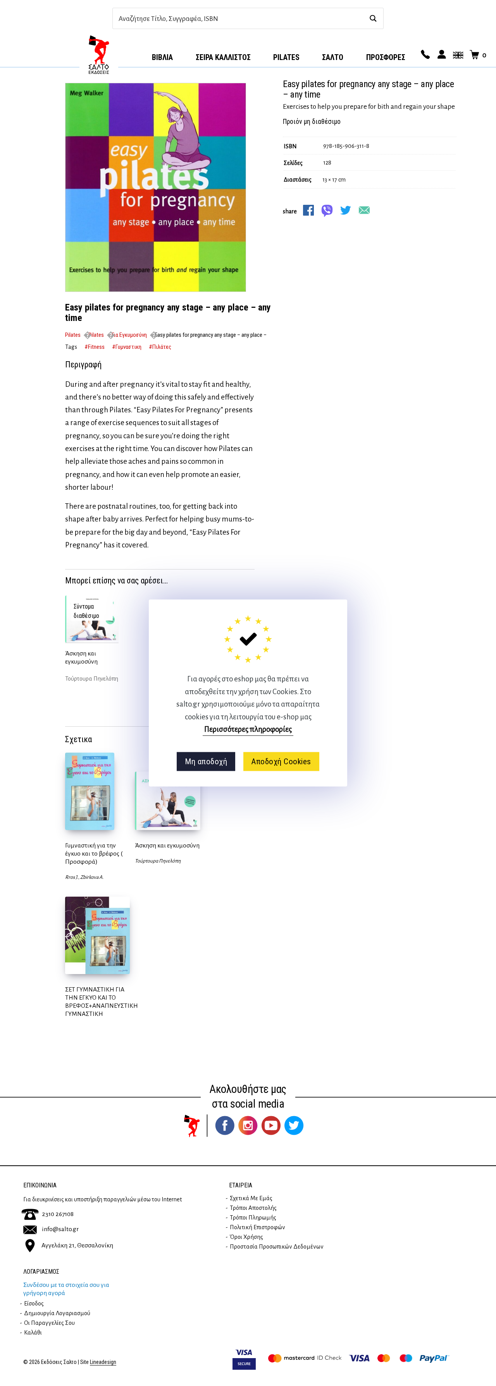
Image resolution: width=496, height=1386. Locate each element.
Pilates (286, 57)
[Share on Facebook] (308, 210)
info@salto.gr (60, 1229)
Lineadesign (103, 1362)
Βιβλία (162, 57)
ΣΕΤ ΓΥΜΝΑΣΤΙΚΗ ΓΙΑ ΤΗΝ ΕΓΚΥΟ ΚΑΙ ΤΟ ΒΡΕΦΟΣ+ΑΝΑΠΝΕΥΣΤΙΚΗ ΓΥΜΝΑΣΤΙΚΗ (101, 1001)
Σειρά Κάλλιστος (223, 57)
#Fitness (94, 346)
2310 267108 (58, 1214)
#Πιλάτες (160, 346)
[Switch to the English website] (457, 55)
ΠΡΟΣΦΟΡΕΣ (385, 57)
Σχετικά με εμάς (251, 1198)
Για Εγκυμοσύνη (129, 334)
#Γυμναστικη (126, 346)
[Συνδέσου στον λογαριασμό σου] (440, 55)
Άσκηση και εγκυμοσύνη (81, 657)
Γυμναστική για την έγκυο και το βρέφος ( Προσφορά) (94, 853)
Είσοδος (34, 1303)
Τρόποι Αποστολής (253, 1208)
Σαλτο (332, 57)
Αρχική (98, 54)
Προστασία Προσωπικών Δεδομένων (277, 1247)
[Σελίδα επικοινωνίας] (424, 55)
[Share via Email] (364, 210)
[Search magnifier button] (373, 18)
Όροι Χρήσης (246, 1237)
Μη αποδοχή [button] (206, 761)
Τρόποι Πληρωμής (253, 1217)
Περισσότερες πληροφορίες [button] (248, 729)
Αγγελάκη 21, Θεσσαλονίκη (77, 1245)
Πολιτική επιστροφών (257, 1227)
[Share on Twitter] (346, 210)
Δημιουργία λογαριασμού (57, 1313)
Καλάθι (33, 1332)
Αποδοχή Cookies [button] (281, 761)
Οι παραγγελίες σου (49, 1323)
